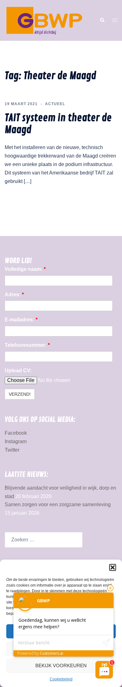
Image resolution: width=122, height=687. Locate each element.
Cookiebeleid (61, 679)
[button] (112, 567)
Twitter (12, 450)
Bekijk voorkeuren (61, 665)
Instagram (16, 441)
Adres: (14, 294)
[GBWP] (44, 20)
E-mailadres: (21, 319)
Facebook (16, 433)
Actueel (55, 104)
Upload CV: (18, 370)
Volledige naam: (25, 269)
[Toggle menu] (114, 20)
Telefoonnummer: (27, 345)
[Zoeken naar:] (44, 540)
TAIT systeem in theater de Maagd (58, 124)
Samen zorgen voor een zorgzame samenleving (58, 504)
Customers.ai (51, 653)
